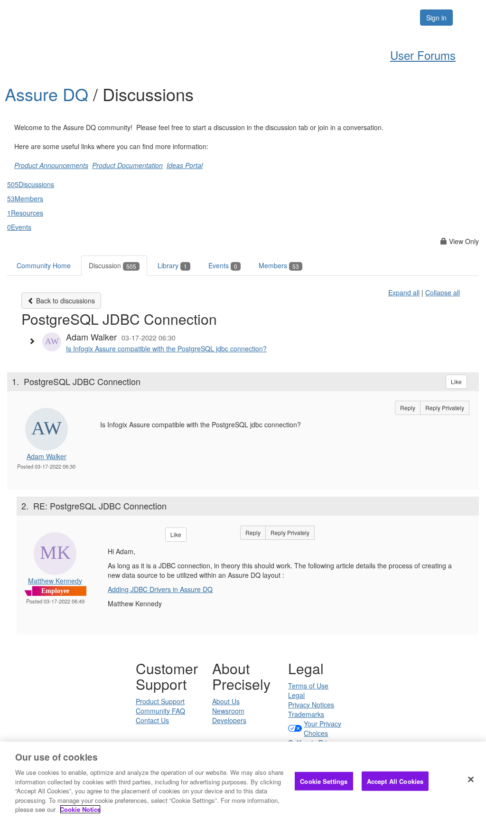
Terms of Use (308, 685)
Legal (296, 695)
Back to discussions (64, 300)
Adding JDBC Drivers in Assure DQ (160, 589)
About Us (226, 701)
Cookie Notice (80, 809)
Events (222, 265)
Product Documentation (127, 165)
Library (172, 265)
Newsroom (228, 710)
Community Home (44, 265)
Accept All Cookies (395, 780)
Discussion (112, 265)
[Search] (383, 17)
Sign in (436, 17)
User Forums (423, 55)
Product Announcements (51, 165)
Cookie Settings (323, 780)
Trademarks (306, 714)
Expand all (404, 292)
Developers (229, 720)
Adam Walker (46, 456)
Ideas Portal (185, 165)
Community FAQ (160, 710)
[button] (34, 341)
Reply (407, 408)
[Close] (470, 779)
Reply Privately (444, 408)
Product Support (160, 701)
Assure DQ (49, 94)
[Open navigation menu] (468, 17)
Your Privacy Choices (322, 728)
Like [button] (456, 381)
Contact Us (152, 720)
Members (279, 265)
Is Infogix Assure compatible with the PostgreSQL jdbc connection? (166, 348)
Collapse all (442, 292)
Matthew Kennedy (55, 580)
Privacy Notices (311, 704)
